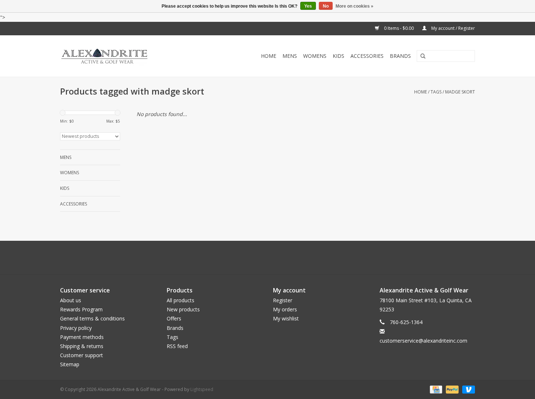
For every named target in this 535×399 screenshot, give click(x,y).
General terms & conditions (92, 318)
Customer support (81, 355)
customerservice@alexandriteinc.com (423, 340)
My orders (285, 309)
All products (180, 300)
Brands (400, 55)
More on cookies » (354, 6)
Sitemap (69, 364)
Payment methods (82, 337)
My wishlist (286, 318)
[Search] (420, 56)
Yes (308, 6)
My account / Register (452, 28)
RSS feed (177, 346)
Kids (338, 55)
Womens (314, 55)
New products (183, 309)
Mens (289, 55)
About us (70, 300)
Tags (436, 92)
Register (282, 300)
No (326, 6)
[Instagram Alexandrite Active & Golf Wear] (287, 257)
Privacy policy (76, 327)
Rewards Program (81, 309)
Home (268, 55)
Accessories (367, 55)
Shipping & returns (81, 346)
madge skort (460, 92)
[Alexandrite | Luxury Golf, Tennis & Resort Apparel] (120, 56)
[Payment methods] (435, 389)
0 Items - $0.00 (399, 28)
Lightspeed (201, 389)
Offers (174, 318)
